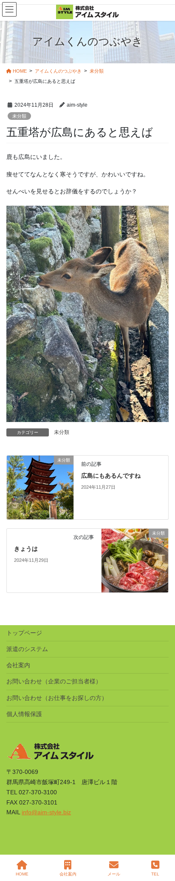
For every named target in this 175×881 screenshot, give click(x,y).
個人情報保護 (24, 714)
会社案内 (18, 665)
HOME (22, 874)
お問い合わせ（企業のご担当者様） (54, 681)
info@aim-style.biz (46, 812)
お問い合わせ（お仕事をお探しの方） (56, 697)
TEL (155, 874)
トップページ (24, 632)
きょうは (26, 548)
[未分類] (40, 487)
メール (113, 874)
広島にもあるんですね (111, 475)
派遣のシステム (27, 649)
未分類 (19, 116)
